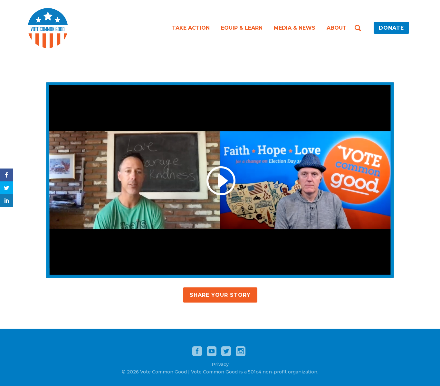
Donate (391, 28)
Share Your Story (220, 295)
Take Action (191, 28)
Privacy (220, 364)
